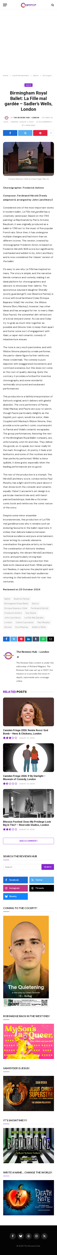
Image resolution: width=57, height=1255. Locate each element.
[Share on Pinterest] (40, 133)
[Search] (52, 5)
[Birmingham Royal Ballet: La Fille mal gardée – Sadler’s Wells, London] (28, 159)
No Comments (45, 122)
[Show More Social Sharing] (51, 133)
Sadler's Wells (39, 627)
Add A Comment (28, 841)
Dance (28, 85)
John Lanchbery (13, 617)
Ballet (7, 599)
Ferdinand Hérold (39, 608)
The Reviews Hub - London (26, 118)
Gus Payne (31, 613)
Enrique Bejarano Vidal (16, 608)
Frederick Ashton (13, 613)
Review (8, 627)
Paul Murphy (44, 622)
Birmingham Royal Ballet (16, 603)
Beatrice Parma (21, 599)
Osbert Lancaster (25, 622)
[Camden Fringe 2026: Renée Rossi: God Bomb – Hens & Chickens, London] (28, 712)
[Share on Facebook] (10, 133)
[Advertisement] (28, 42)
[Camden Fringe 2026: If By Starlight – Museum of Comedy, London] (28, 757)
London (8, 622)
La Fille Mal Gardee (33, 617)
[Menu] (5, 5)
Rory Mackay (21, 627)
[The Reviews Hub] (28, 5)
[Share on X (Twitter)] (25, 133)
